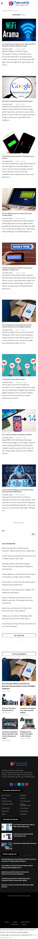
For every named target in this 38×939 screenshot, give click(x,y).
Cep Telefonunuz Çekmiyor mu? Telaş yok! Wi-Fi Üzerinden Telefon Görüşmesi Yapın (18, 45)
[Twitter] (16, 644)
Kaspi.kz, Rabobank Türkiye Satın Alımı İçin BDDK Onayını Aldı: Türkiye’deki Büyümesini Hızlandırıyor (17, 600)
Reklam (7, 922)
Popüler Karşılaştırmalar (25, 804)
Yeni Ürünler (24, 808)
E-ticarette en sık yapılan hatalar (13, 379)
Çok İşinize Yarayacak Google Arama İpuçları (17, 101)
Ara (3, 531)
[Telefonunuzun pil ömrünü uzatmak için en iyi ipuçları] (19, 142)
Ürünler (22, 798)
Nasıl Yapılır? (6, 795)
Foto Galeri (5, 811)
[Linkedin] (26, 644)
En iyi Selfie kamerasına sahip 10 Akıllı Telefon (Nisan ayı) (24, 825)
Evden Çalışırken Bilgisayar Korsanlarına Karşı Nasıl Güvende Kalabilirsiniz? (18, 491)
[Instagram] (21, 644)
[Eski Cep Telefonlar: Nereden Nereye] (10, 700)
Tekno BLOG (6, 808)
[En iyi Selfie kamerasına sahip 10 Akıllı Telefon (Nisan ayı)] (7, 827)
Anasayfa (4, 11)
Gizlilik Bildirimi (25, 922)
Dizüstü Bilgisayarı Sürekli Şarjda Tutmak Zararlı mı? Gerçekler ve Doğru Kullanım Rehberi (19, 860)
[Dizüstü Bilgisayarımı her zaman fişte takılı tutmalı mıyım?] (19, 199)
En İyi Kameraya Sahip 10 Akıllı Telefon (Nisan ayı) (23, 835)
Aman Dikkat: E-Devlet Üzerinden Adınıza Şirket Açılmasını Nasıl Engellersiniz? (17, 866)
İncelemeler (24, 811)
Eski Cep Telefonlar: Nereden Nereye (9, 709)
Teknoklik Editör (7, 49)
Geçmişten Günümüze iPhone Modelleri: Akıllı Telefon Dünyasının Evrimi (10, 735)
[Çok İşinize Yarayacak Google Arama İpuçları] (19, 87)
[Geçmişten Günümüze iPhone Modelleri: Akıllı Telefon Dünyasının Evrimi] (10, 724)
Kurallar (15, 922)
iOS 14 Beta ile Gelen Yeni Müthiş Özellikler (17, 435)
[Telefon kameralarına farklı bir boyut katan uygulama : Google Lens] (19, 254)
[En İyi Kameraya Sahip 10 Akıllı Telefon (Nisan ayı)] (7, 836)
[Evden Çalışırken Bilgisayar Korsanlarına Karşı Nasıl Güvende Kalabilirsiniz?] (19, 476)
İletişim (24, 924)
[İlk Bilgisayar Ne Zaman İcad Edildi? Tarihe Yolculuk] (28, 724)
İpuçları (4, 798)
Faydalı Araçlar (7, 801)
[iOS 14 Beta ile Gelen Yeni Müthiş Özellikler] (19, 420)
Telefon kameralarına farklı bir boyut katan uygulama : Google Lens (17, 269)
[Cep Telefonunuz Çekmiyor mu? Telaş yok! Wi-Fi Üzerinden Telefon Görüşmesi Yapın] (19, 30)
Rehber (11, 11)
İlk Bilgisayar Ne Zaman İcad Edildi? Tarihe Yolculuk (26, 734)
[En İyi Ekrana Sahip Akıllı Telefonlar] (7, 845)
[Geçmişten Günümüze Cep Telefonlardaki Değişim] (28, 700)
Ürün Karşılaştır (25, 801)
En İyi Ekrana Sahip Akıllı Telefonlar (24, 843)
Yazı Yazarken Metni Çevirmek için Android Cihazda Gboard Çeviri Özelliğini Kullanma (16, 326)
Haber (4, 814)
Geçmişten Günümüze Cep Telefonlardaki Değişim (28, 710)
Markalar (23, 795)
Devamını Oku (7, 938)
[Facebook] (11, 644)
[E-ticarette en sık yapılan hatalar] (19, 365)
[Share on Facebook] (16, 73)
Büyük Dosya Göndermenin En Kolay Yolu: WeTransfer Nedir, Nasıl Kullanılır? (15, 873)
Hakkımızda (14, 924)
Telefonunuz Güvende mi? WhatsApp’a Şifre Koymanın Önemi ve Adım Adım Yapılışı (16, 879)
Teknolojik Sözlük (7, 804)
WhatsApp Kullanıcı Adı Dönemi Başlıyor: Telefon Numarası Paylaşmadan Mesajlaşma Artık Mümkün (17, 566)
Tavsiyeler (23, 814)
